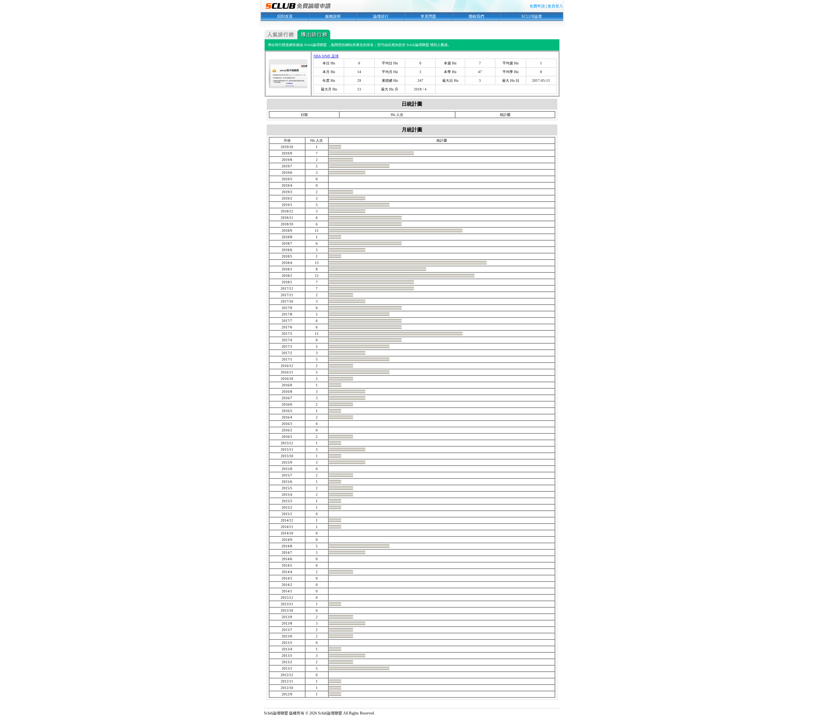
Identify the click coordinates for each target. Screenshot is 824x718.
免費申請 (537, 6)
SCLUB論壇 (531, 16)
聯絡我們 (476, 16)
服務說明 (333, 16)
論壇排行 (381, 16)
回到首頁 (285, 16)
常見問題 (428, 16)
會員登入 (555, 6)
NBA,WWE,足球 (326, 56)
